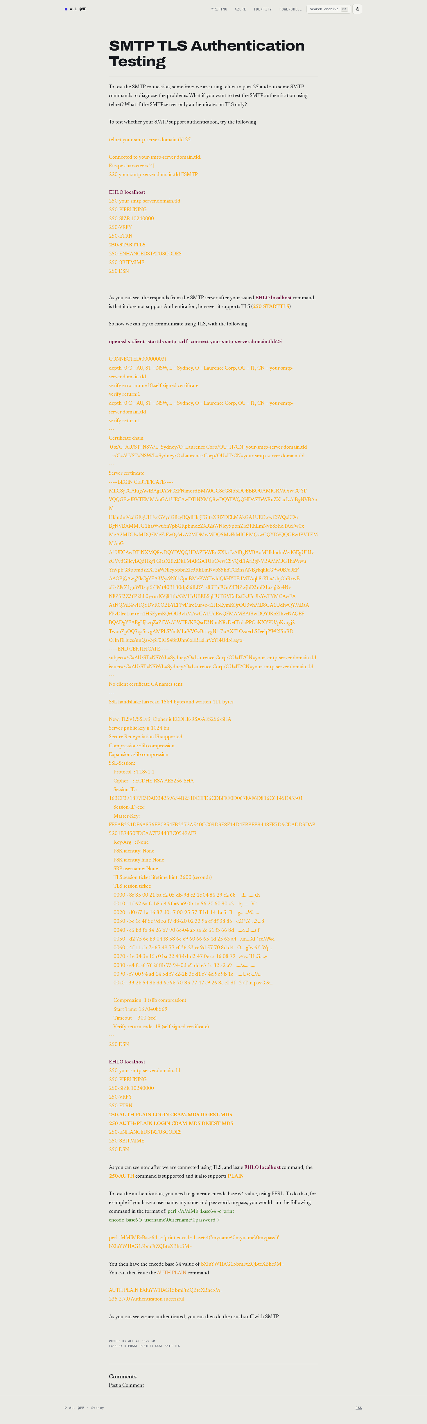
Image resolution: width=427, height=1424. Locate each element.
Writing (219, 9)
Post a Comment (126, 1385)
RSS (359, 1408)
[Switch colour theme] (357, 9)
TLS (177, 1346)
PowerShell (290, 9)
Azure (240, 9)
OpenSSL (132, 1346)
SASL (160, 1346)
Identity (263, 9)
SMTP (169, 1346)
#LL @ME (78, 8)
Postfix (147, 1346)
